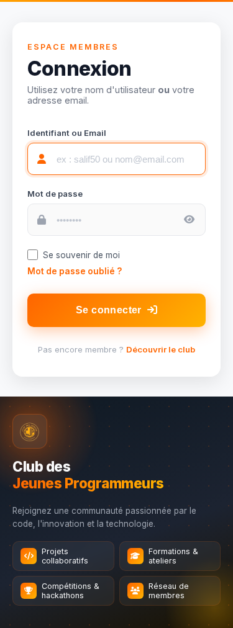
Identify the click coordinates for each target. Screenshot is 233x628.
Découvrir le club (160, 349)
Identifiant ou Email (66, 133)
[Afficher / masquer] (189, 219)
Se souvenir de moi (81, 255)
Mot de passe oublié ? (74, 271)
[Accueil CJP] (29, 431)
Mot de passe (55, 194)
